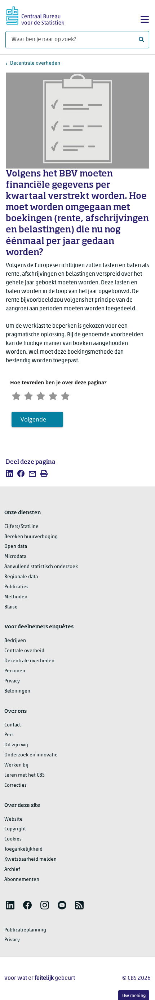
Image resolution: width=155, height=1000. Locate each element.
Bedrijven (15, 640)
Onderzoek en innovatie (31, 755)
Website (13, 819)
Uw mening (134, 996)
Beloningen (17, 691)
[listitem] (9, 473)
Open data (15, 546)
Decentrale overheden (35, 63)
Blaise (11, 607)
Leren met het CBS (24, 775)
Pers (9, 735)
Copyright (15, 829)
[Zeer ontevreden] (16, 394)
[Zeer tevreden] (65, 394)
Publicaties (16, 587)
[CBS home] (35, 14)
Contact (12, 725)
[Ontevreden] (28, 394)
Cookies (13, 839)
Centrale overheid (24, 651)
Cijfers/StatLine (21, 526)
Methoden (15, 597)
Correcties (15, 785)
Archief (12, 869)
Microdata (15, 556)
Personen (14, 671)
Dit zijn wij (16, 745)
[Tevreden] (53, 394)
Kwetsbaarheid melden (30, 859)
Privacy (12, 681)
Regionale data (21, 577)
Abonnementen (21, 879)
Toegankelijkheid (23, 849)
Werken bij (16, 765)
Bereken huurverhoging (31, 536)
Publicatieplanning (25, 930)
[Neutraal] (41, 394)
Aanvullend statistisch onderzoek (41, 566)
